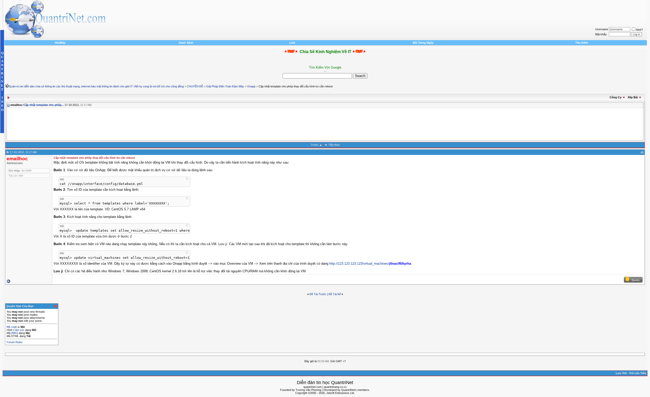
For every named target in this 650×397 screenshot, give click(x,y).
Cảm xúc (18, 329)
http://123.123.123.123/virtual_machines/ (359, 263)
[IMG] (14, 333)
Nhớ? (639, 29)
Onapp (251, 86)
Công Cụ (616, 97)
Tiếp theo (334, 144)
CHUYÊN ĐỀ (195, 86)
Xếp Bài (633, 97)
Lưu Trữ (621, 373)
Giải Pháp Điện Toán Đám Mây (225, 86)
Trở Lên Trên (637, 373)
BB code (12, 326)
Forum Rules (15, 342)
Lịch (292, 42)
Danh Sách (186, 42)
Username (601, 29)
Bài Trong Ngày (423, 42)
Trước (314, 144)
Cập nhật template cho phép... (43, 104)
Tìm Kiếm (581, 42)
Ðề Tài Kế (335, 294)
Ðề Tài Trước (318, 294)
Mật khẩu (601, 34)
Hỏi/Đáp (60, 42)
